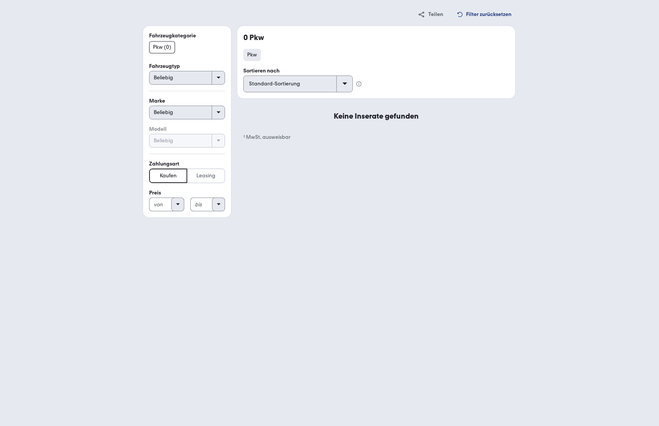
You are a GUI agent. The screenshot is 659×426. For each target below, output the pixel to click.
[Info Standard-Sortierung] (359, 84)
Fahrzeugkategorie (172, 35)
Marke (157, 101)
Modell (158, 129)
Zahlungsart (164, 164)
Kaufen (168, 175)
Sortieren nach (261, 71)
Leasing (205, 175)
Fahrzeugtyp (164, 66)
